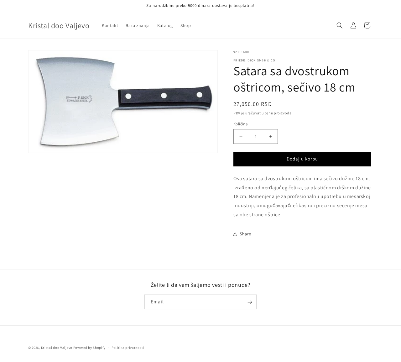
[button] (339, 25)
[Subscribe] (250, 302)
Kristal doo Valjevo (56, 347)
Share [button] (245, 234)
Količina (240, 124)
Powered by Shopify (89, 347)
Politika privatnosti (128, 347)
